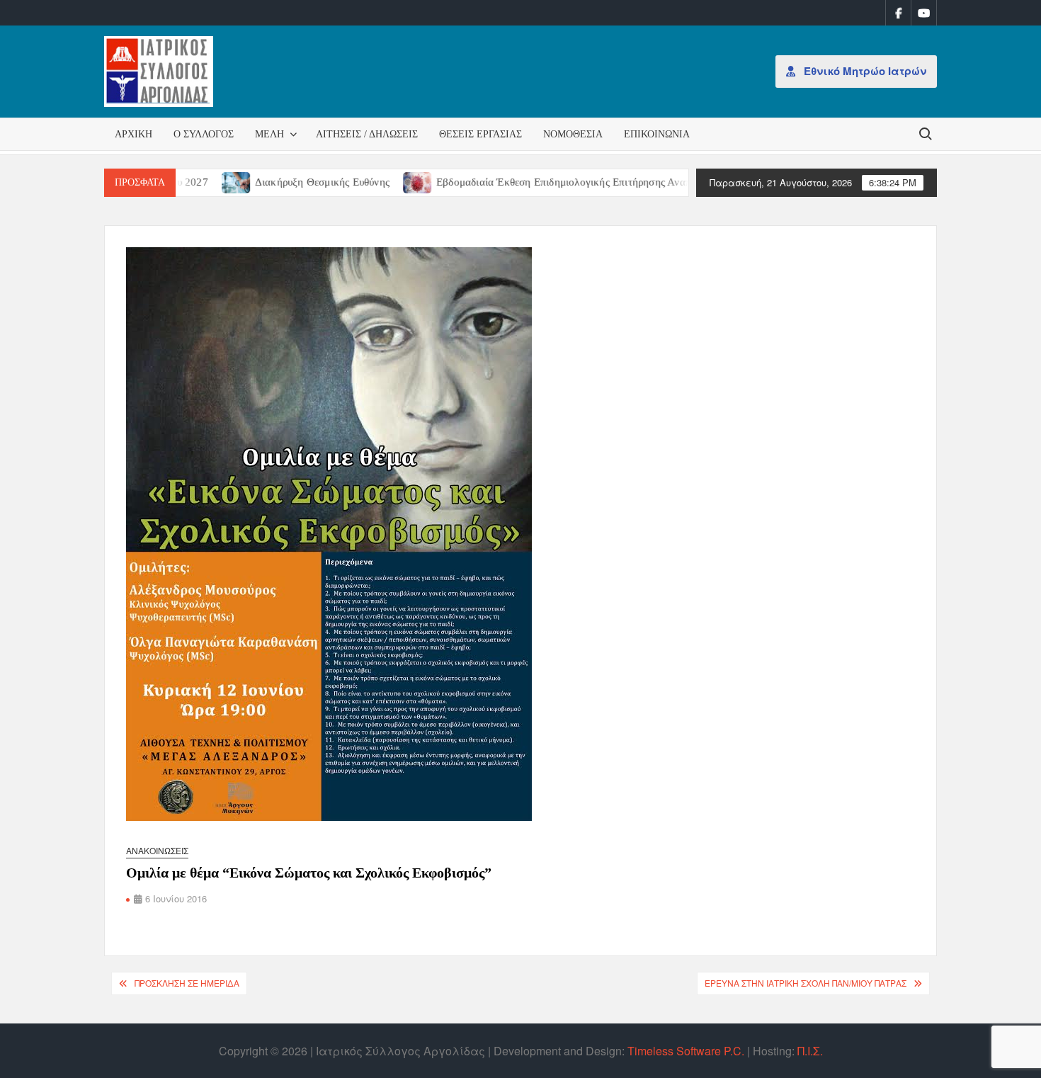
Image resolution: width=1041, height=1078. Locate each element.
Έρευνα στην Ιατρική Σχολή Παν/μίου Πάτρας (805, 983)
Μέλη (269, 134)
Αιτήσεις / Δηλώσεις (367, 134)
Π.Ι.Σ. (810, 1051)
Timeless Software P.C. (685, 1051)
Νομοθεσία (573, 134)
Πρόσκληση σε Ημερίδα (187, 983)
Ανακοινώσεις (157, 850)
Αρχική (133, 134)
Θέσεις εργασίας (480, 134)
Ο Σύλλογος (204, 134)
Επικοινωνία (657, 134)
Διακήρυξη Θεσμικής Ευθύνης (284, 182)
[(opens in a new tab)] (199, 181)
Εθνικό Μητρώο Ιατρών (863, 71)
